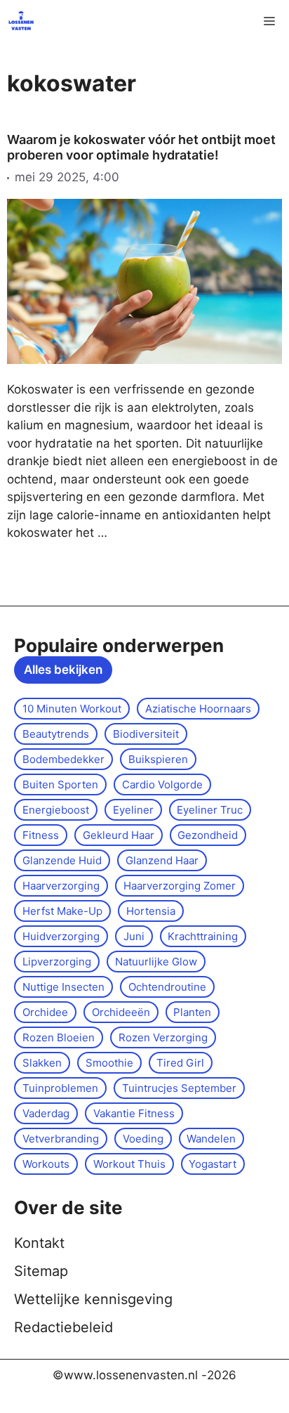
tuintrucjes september (179, 1088)
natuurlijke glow (156, 961)
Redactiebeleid (63, 1327)
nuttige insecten (63, 987)
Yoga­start (212, 1164)
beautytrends (55, 734)
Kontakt (39, 1243)
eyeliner (133, 809)
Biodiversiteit (146, 734)
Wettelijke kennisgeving (93, 1299)
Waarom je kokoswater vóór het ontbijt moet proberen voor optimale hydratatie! (141, 147)
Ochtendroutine (167, 987)
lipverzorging (56, 961)
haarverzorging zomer (179, 885)
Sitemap (41, 1271)
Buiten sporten (60, 784)
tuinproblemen (60, 1088)
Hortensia (150, 911)
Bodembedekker (63, 759)
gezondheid (207, 835)
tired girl (180, 1062)
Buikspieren (158, 759)
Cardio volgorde (162, 784)
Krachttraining (203, 936)
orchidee (45, 1012)
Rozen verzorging (163, 1037)
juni (133, 936)
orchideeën (121, 1012)
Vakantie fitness (134, 1113)
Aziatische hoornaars (198, 708)
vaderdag (45, 1113)
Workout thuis (129, 1164)
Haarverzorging (61, 885)
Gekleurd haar (118, 835)
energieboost (55, 809)
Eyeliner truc (210, 809)
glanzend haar (162, 860)
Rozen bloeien (58, 1037)
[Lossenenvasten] (21, 21)
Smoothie (109, 1062)
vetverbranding (60, 1138)
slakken (42, 1062)
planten (192, 1012)
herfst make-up (62, 911)
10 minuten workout (71, 708)
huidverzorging (61, 936)
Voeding (143, 1138)
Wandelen (211, 1138)
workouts (45, 1164)
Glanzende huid (62, 860)
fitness (40, 835)
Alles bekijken (63, 670)
